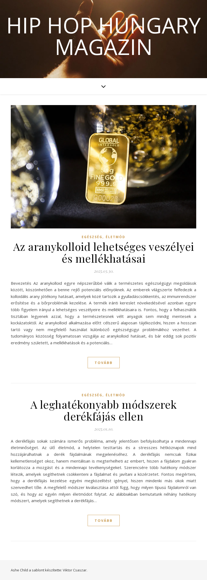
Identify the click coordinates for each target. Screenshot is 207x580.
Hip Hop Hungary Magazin (103, 35)
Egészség (92, 237)
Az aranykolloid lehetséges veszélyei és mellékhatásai (103, 252)
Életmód (115, 237)
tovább (104, 362)
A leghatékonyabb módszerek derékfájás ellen (103, 410)
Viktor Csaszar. (75, 570)
